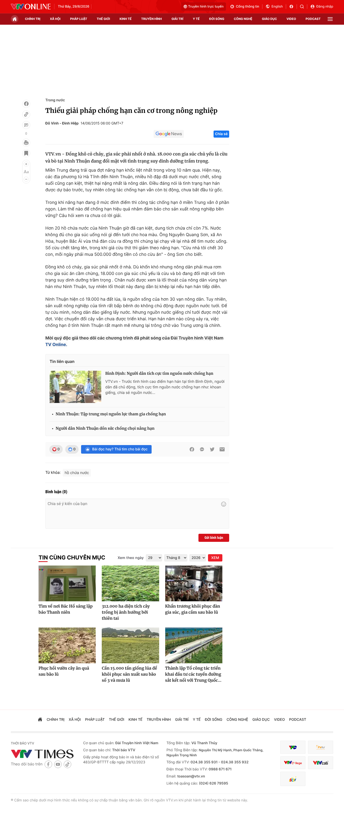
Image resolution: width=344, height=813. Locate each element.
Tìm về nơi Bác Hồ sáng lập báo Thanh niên (66, 609)
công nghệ (243, 19)
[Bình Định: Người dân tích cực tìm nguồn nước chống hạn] (75, 387)
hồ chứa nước (77, 472)
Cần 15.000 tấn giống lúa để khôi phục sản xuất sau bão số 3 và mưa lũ (129, 674)
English (277, 7)
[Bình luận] (26, 125)
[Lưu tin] (26, 153)
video (291, 19)
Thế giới (103, 19)
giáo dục (269, 19)
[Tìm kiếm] (303, 6)
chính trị (32, 19)
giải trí (177, 19)
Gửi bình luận (213, 538)
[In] (26, 143)
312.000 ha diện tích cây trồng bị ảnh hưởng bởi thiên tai (126, 612)
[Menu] (330, 19)
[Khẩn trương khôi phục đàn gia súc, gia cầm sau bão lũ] (193, 583)
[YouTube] (58, 764)
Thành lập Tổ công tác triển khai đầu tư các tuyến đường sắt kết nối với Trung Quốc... (193, 674)
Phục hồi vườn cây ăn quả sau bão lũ (64, 671)
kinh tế (126, 19)
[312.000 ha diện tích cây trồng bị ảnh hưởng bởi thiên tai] (130, 583)
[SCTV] (292, 779)
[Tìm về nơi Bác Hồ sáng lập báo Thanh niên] (67, 583)
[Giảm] (26, 179)
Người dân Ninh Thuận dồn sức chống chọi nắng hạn (105, 428)
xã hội (55, 19)
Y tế (196, 19)
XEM (215, 558)
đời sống (216, 19)
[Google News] (169, 134)
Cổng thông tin (247, 7)
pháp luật (78, 19)
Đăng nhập (324, 7)
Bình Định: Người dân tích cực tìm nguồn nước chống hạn (159, 373)
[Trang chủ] (14, 19)
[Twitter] (212, 449)
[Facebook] (26, 104)
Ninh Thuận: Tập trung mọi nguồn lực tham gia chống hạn (111, 414)
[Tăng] (26, 164)
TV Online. (56, 344)
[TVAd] (320, 747)
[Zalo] (202, 449)
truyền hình (151, 19)
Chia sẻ (221, 134)
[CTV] (292, 762)
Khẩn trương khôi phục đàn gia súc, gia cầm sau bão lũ (192, 609)
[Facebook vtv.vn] (293, 6)
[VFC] (292, 747)
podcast (313, 19)
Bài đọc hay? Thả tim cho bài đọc (120, 449)
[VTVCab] (320, 762)
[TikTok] (67, 764)
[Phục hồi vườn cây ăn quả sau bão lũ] (67, 645)
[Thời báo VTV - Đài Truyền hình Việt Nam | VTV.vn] (31, 6)
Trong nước (55, 100)
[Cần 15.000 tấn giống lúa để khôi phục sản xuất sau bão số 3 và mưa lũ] (130, 645)
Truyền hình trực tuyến (206, 7)
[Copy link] (26, 114)
